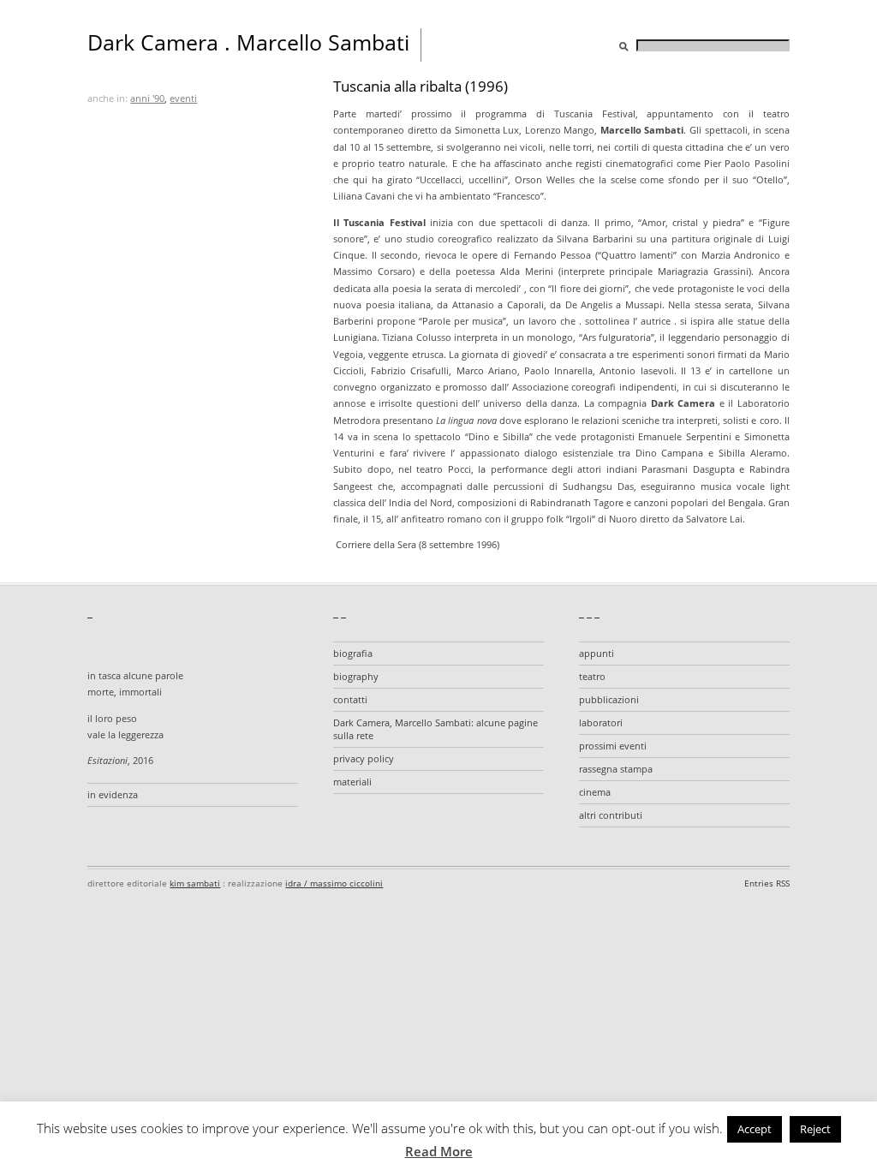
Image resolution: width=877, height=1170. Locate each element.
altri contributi (610, 815)
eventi (183, 98)
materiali (352, 781)
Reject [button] (815, 1129)
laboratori (601, 722)
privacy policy (363, 758)
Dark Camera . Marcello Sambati (248, 42)
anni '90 (147, 98)
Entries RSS (766, 883)
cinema (595, 791)
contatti (350, 699)
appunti (596, 653)
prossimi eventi (613, 745)
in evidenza (112, 794)
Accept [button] (754, 1129)
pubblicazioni (609, 699)
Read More (439, 1151)
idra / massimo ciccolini (334, 883)
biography (356, 676)
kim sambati (195, 883)
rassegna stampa (616, 768)
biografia (353, 653)
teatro (592, 676)
